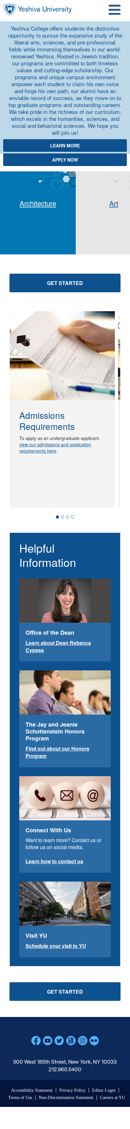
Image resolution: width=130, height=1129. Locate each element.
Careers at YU (112, 1097)
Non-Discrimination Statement (66, 1097)
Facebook (36, 1040)
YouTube (47, 1040)
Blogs (71, 1040)
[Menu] (114, 10)
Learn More (65, 145)
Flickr (94, 1040)
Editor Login (103, 1090)
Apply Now (65, 160)
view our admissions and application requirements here (55, 447)
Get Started (65, 283)
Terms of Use (20, 1097)
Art (113, 203)
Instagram (82, 1040)
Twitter (59, 1040)
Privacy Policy (72, 1090)
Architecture (38, 203)
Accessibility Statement (32, 1090)
